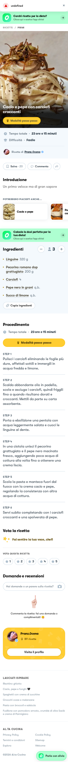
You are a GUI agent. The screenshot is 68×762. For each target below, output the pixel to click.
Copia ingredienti (21, 305)
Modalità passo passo (24, 120)
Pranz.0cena (32, 152)
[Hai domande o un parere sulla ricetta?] (30, 586)
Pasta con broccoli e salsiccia (19, 705)
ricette (8, 27)
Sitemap (39, 740)
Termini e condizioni (14, 740)
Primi (21, 27)
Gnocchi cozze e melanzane (18, 699)
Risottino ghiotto (12, 683)
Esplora (7, 745)
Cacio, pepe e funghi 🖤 (16, 689)
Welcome (40, 745)
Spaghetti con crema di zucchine (21, 694)
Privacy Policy (11, 734)
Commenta (41, 166)
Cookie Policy (43, 734)
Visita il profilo (34, 652)
